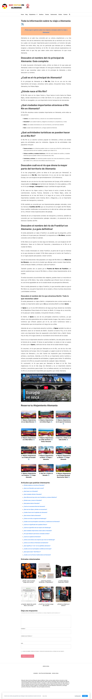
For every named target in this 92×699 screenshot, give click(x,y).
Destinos (41, 14)
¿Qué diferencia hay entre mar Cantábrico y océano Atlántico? (40, 497)
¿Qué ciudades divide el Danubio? (32, 494)
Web (22, 643)
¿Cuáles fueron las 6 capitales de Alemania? (35, 512)
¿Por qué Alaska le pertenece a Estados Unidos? (36, 533)
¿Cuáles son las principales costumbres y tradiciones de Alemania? (41, 521)
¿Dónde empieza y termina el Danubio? (33, 485)
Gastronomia (54, 14)
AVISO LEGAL (46, 666)
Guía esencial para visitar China (61, 684)
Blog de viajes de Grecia (27, 680)
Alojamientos (32, 14)
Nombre (23, 628)
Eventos (65, 14)
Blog (26, 14)
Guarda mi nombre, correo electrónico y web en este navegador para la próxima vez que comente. (43, 651)
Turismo (47, 14)
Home (22, 14)
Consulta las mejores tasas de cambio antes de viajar (34, 681)
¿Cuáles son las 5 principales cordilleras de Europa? (37, 548)
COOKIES (35, 673)
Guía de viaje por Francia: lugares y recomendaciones (34, 685)
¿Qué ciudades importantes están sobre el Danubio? (37, 530)
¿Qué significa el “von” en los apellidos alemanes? (36, 545)
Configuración (78, 695)
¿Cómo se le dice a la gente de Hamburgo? (34, 518)
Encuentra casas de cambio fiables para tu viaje (41, 684)
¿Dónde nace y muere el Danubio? (32, 500)
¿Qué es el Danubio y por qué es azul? (33, 488)
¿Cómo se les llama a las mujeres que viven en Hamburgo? (39, 539)
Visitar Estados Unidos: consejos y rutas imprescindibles (44, 682)
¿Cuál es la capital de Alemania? (32, 536)
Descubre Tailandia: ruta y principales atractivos (38, 686)
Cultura (60, 14)
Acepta (84, 695)
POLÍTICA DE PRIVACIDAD (45, 673)
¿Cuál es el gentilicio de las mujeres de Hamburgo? (37, 527)
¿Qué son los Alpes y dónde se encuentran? (35, 509)
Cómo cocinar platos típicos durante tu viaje (56, 680)
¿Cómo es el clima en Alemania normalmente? (35, 542)
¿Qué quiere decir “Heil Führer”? (32, 551)
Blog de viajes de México (39, 680)
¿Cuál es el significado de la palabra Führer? (35, 524)
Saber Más (44, 695)
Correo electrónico (26, 636)
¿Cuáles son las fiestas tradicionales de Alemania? (37, 554)
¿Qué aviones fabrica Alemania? (32, 515)
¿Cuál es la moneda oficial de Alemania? (34, 506)
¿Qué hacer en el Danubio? (30, 491)
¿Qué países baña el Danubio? (31, 503)
